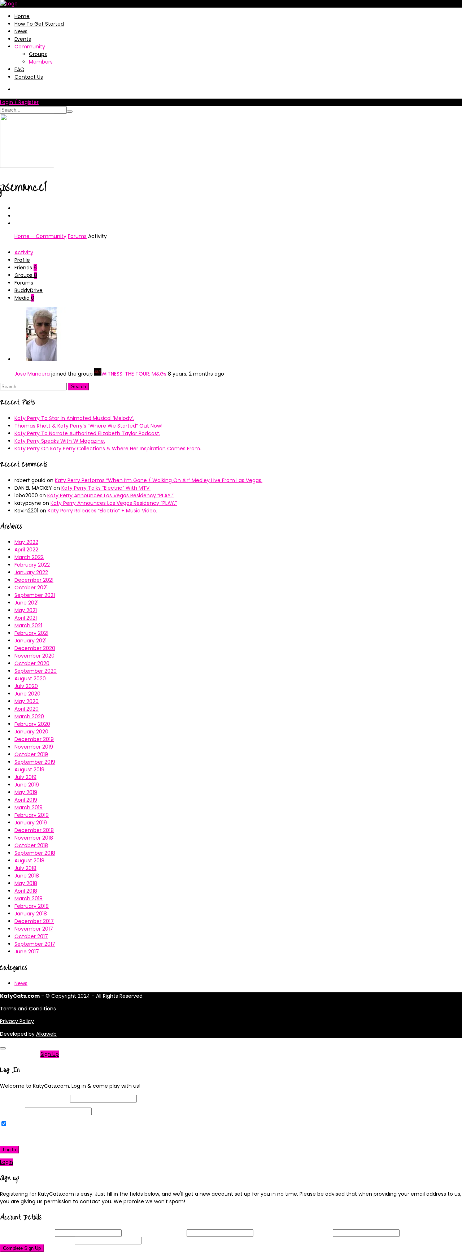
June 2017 (26, 951)
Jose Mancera (32, 373)
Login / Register (19, 102)
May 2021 (25, 610)
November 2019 (33, 746)
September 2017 (34, 944)
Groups (38, 54)
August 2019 (29, 769)
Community (29, 46)
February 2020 (32, 724)
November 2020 (34, 655)
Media (24, 298)
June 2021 (26, 602)
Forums (77, 236)
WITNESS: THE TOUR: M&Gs (133, 373)
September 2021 (34, 595)
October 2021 (31, 587)
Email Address (154, 1232)
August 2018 (29, 860)
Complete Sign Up (22, 1248)
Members (41, 61)
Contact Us (28, 77)
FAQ (19, 69)
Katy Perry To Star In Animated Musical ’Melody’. (74, 418)
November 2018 (33, 837)
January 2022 (31, 572)
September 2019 (34, 762)
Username (26, 1232)
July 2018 (25, 868)
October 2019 (31, 754)
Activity (23, 252)
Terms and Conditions (28, 1008)
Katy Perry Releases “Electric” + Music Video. (102, 510)
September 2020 (35, 671)
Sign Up (49, 1054)
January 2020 (31, 731)
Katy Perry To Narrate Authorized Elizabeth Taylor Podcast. (87, 433)
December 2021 (33, 580)
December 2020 (34, 648)
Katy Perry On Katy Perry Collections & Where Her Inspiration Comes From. (107, 448)
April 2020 (26, 708)
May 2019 (25, 792)
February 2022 (32, 564)
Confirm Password (36, 1240)
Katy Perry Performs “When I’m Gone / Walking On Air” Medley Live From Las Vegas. (158, 480)
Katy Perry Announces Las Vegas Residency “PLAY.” (110, 495)
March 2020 (29, 716)
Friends (25, 267)
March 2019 (28, 807)
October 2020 (31, 663)
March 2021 (28, 625)
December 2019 (34, 739)
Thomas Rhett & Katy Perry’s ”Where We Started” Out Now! (88, 425)
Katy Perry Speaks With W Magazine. (59, 441)
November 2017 (33, 928)
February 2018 (31, 906)
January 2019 (30, 822)
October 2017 (31, 936)
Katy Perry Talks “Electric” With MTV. (106, 487)
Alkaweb (46, 1033)
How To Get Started (39, 23)
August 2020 (30, 678)
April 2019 (25, 799)
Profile (22, 260)
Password (11, 1111)
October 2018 (31, 845)
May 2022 (26, 542)
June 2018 (26, 875)
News (20, 31)
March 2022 (29, 557)
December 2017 (34, 921)
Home (22, 16)
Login (6, 1162)
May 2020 (26, 701)
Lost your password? (28, 1136)
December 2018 (34, 830)
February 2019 (31, 815)
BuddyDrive (28, 290)
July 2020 (26, 686)
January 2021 (30, 640)
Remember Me (26, 1124)
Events (22, 39)
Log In (9, 1149)
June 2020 (27, 693)
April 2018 (25, 890)
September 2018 (34, 853)
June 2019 (26, 784)
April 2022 (26, 549)
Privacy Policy (17, 1021)
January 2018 (30, 913)
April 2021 (25, 617)
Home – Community (40, 236)
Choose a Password (293, 1232)
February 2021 (31, 633)
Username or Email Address (34, 1098)
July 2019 (25, 777)
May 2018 (25, 883)
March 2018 (28, 898)
